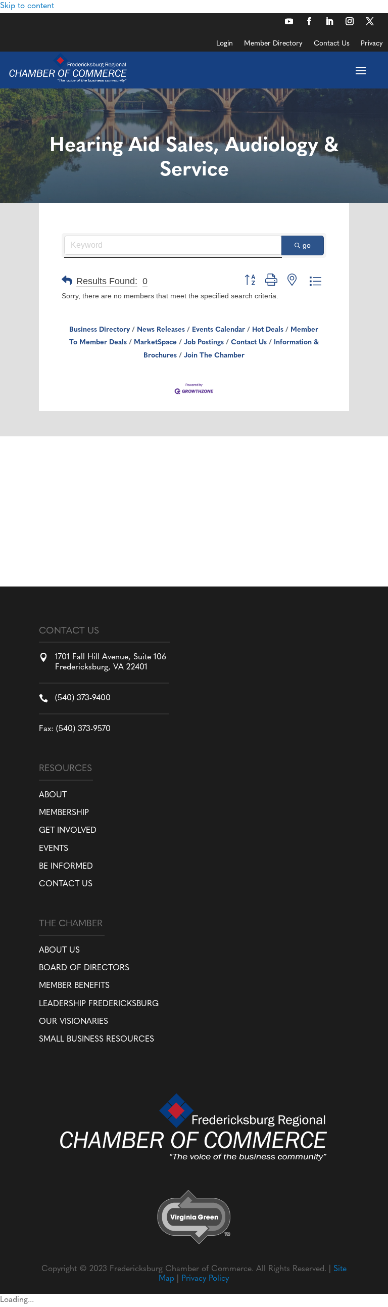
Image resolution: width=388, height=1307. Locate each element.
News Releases (161, 330)
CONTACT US (65, 884)
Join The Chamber (214, 355)
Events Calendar (218, 330)
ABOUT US (59, 951)
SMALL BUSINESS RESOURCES (96, 1039)
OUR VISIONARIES (73, 1022)
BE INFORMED (66, 867)
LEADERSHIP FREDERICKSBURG (99, 1004)
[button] (67, 281)
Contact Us (332, 44)
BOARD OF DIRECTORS (84, 968)
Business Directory (99, 330)
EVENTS (53, 849)
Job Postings (204, 342)
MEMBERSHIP (64, 813)
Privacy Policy (205, 1279)
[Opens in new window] (289, 21)
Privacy (372, 44)
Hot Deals (267, 330)
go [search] (307, 245)
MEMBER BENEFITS (74, 986)
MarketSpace (155, 342)
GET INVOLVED (67, 831)
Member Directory (273, 44)
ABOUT (53, 795)
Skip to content (27, 6)
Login (224, 44)
